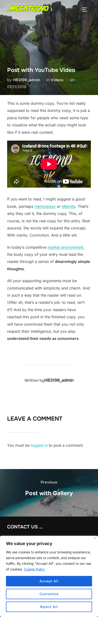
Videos (57, 79)
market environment (65, 247)
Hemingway (45, 206)
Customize (49, 594)
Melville (68, 206)
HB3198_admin (26, 79)
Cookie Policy (34, 569)
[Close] (95, 538)
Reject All (49, 607)
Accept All (49, 581)
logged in (39, 445)
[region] (49, 576)
